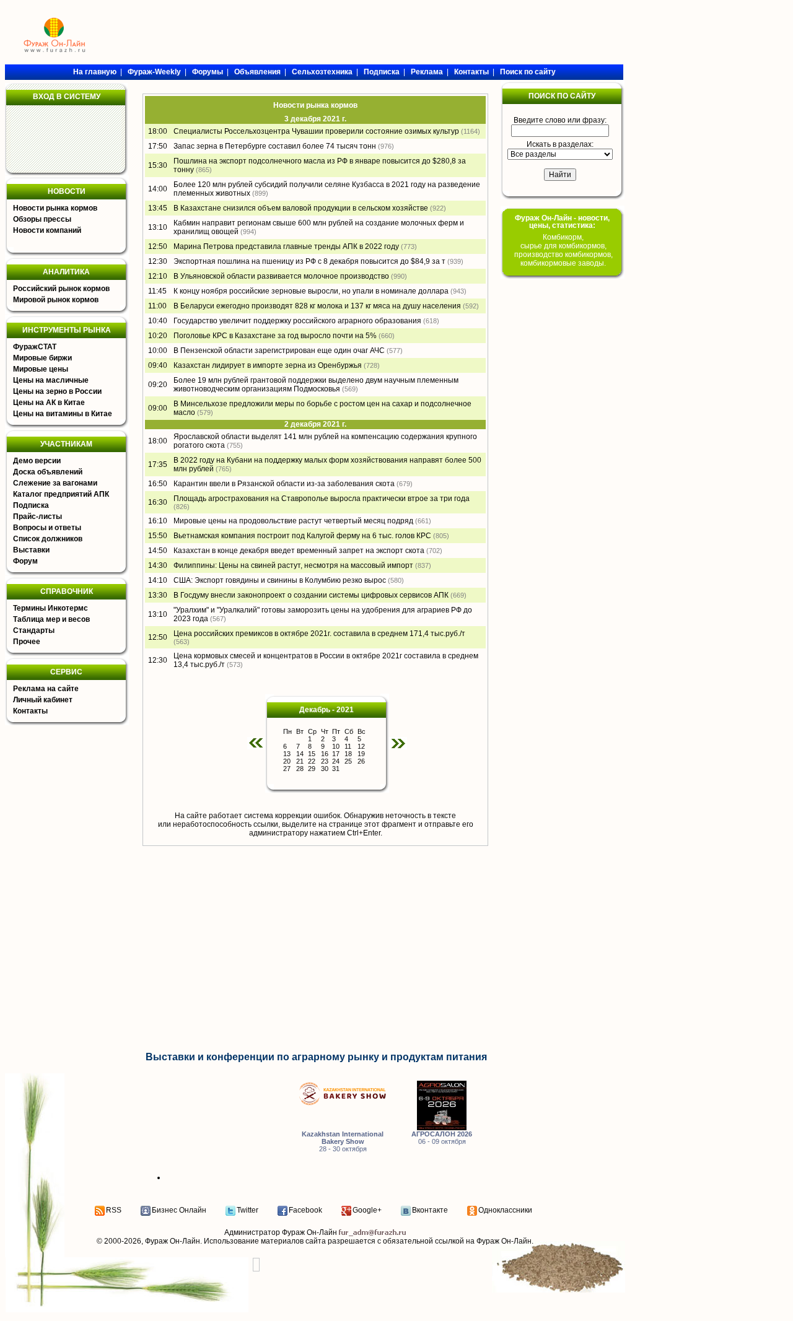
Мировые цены (40, 369)
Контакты (30, 711)
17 (336, 753)
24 (336, 761)
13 (287, 753)
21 (300, 761)
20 (287, 761)
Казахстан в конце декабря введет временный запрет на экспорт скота (298, 550)
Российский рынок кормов (61, 288)
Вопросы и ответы (47, 527)
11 (347, 746)
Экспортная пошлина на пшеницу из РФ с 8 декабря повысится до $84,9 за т (309, 261)
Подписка (31, 505)
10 (336, 746)
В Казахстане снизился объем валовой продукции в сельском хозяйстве (300, 208)
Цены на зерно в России (57, 391)
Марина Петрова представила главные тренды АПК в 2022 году (286, 246)
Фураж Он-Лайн (172, 1241)
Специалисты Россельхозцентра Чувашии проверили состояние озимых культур (316, 131)
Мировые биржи (42, 358)
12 (361, 746)
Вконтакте (430, 1210)
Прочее (26, 641)
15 (311, 753)
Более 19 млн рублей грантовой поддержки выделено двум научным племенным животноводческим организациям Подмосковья (315, 384)
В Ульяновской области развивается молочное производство (281, 276)
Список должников (47, 538)
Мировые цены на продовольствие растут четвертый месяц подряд (293, 521)
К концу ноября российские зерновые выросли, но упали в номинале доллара (311, 291)
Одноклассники (505, 1210)
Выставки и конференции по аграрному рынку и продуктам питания (316, 1057)
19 (361, 753)
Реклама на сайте (46, 688)
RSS (113, 1210)
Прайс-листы (37, 516)
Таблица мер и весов (51, 619)
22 (311, 761)
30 (324, 768)
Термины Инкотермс (50, 608)
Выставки (31, 550)
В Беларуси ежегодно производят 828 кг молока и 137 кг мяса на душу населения (317, 306)
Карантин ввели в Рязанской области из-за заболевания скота (284, 483)
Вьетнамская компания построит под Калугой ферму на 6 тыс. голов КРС (302, 535)
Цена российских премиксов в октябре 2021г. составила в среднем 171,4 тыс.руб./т (319, 633)
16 (324, 753)
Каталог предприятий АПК (61, 494)
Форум (25, 561)
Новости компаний (47, 230)
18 (348, 753)
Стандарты (34, 630)
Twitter (247, 1210)
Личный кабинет (42, 699)
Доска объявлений (47, 472)
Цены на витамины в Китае (62, 413)
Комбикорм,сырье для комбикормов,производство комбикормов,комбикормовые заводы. (563, 250)
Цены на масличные (51, 380)
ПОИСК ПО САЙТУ (561, 96)
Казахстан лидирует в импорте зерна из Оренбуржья (267, 365)
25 (348, 761)
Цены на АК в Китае (49, 402)
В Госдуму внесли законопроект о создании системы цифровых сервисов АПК (311, 595)
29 (311, 768)
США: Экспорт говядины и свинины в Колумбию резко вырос (279, 580)
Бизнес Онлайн (179, 1210)
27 (287, 768)
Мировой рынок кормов (56, 299)
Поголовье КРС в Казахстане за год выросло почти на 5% (275, 335)
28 (300, 768)
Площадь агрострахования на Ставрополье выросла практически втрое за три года (321, 498)
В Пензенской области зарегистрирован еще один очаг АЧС (279, 350)
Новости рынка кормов (55, 208)
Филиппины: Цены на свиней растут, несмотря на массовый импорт (293, 565)
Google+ (367, 1210)
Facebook (305, 1210)
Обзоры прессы (42, 219)
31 (336, 768)
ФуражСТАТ (34, 346)
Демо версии (37, 460)
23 (324, 761)
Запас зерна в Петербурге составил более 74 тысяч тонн (274, 146)
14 (300, 753)
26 (361, 761)
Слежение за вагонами (55, 483)
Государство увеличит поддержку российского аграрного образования (297, 320)
